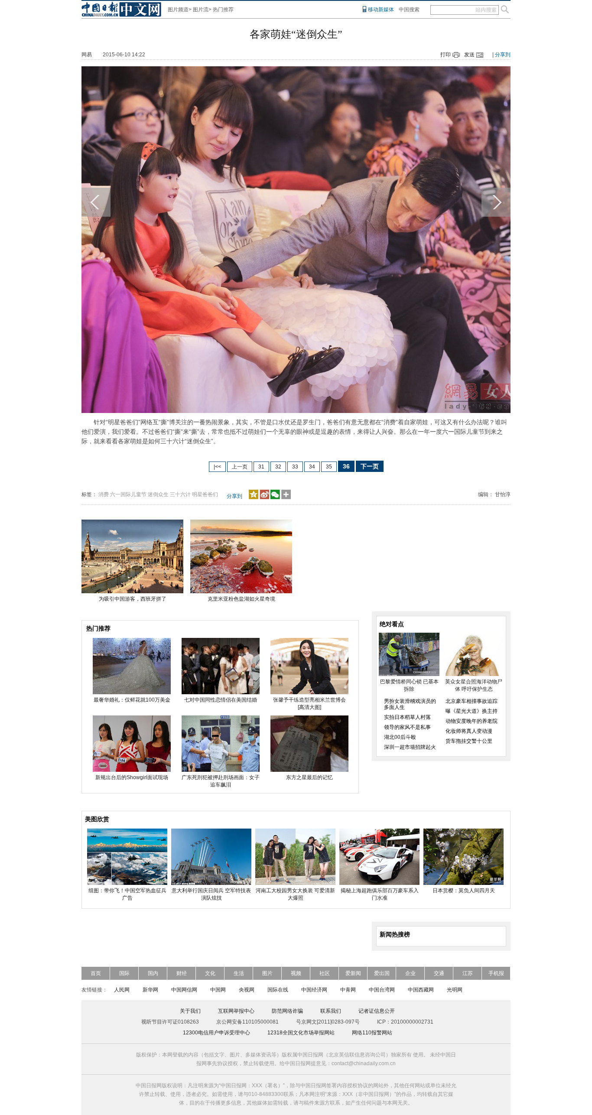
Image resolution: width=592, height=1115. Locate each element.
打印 (445, 55)
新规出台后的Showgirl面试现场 (131, 777)
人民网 (122, 990)
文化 (210, 973)
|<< (217, 467)
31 (261, 467)
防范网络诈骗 (287, 1011)
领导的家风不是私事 (407, 727)
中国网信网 (184, 990)
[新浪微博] (264, 497)
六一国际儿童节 (128, 494)
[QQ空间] (253, 497)
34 (312, 467)
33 (295, 467)
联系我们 (330, 1011)
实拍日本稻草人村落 (407, 717)
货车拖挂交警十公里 (469, 741)
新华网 (150, 990)
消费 (103, 494)
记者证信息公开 (376, 1011)
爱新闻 (353, 973)
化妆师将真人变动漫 (469, 731)
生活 (239, 973)
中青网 (348, 990)
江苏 (467, 973)
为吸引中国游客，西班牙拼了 (132, 599)
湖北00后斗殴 (400, 737)
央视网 (246, 990)
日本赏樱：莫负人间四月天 (464, 890)
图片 (267, 973)
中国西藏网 (421, 990)
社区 (324, 973)
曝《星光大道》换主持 (472, 711)
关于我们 (190, 1011)
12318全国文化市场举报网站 (301, 1033)
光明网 (454, 990)
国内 (153, 973)
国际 (124, 973)
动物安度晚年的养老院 (472, 721)
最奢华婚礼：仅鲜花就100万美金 (132, 700)
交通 (439, 973)
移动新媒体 (381, 10)
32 (278, 467)
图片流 (200, 10)
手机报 (496, 973)
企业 (410, 973)
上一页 (239, 467)
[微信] (275, 497)
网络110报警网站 (372, 1033)
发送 (469, 55)
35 (329, 467)
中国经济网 (314, 990)
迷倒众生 (158, 494)
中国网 (218, 990)
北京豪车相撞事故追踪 (472, 701)
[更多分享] (286, 497)
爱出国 (382, 973)
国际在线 (277, 990)
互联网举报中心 (236, 1011)
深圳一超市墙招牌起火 (410, 747)
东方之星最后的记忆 (309, 777)
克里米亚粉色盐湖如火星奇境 (241, 599)
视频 (296, 973)
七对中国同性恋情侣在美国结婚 (220, 700)
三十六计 (180, 494)
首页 (96, 973)
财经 (181, 973)
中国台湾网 (382, 990)
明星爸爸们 (205, 494)
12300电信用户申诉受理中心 (216, 1033)
